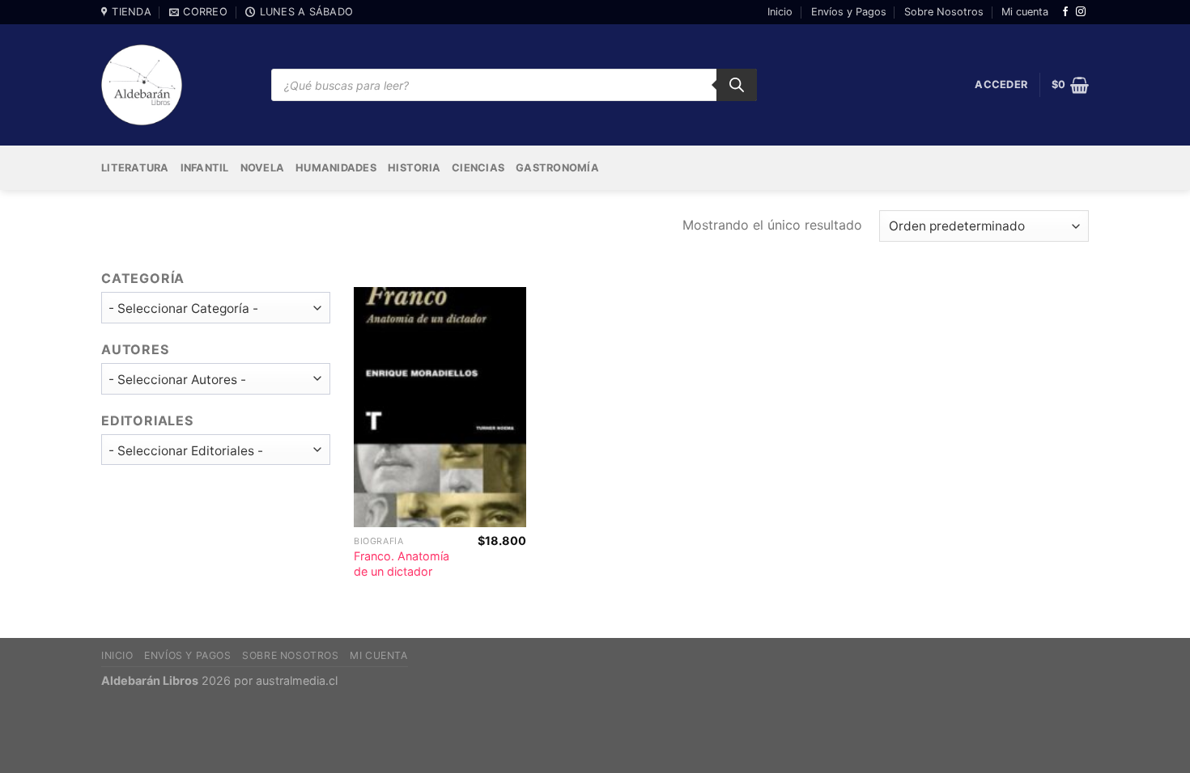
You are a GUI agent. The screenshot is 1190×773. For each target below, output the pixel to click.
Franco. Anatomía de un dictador (401, 563)
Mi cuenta (1024, 12)
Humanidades (335, 168)
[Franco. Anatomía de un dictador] (439, 407)
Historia (414, 168)
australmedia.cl (297, 680)
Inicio (780, 12)
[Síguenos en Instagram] (1081, 12)
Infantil (205, 168)
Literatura (135, 168)
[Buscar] (736, 85)
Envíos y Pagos (848, 12)
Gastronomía (557, 168)
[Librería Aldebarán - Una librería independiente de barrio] (141, 84)
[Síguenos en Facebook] (1065, 12)
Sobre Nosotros (944, 12)
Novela (262, 168)
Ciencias (478, 168)
